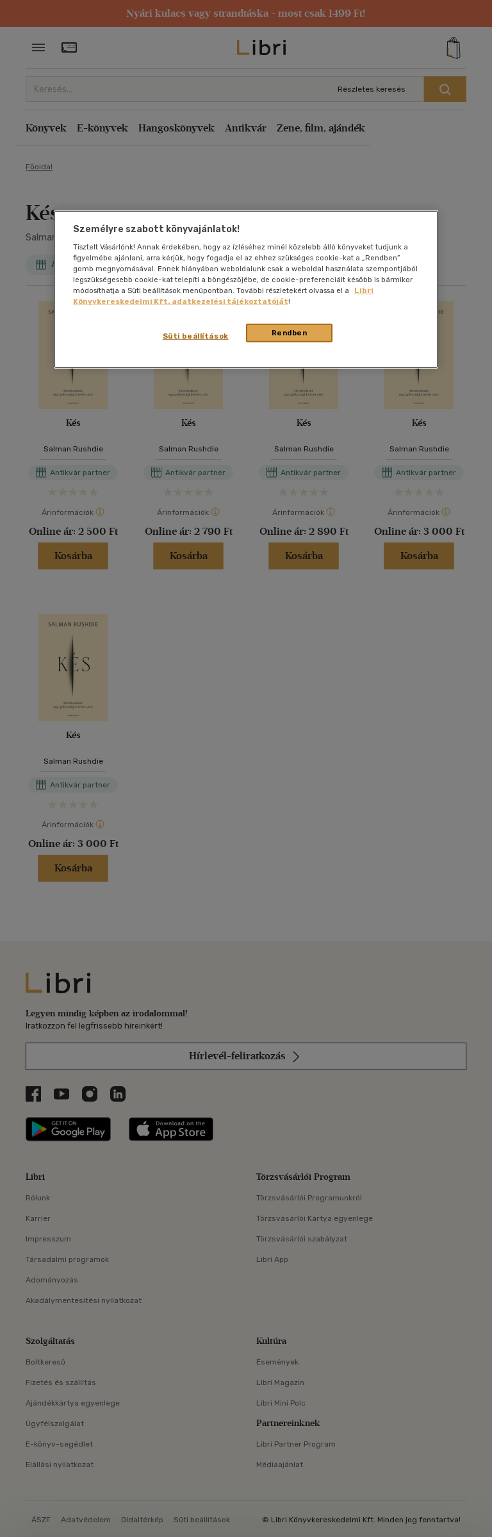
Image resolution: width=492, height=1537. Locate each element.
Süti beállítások (196, 335)
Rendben (290, 332)
